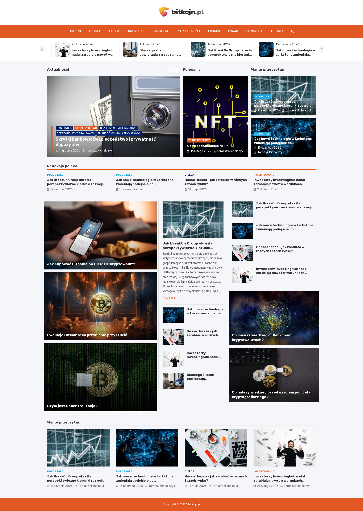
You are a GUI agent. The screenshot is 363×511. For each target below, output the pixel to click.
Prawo (233, 31)
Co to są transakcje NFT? (207, 146)
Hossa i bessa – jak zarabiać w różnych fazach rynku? (202, 335)
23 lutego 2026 (267, 189)
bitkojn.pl (194, 504)
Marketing (161, 31)
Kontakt (277, 31)
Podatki (214, 31)
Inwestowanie (264, 174)
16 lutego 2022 (201, 151)
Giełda (114, 31)
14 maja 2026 (197, 189)
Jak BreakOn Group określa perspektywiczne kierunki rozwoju (222, 54)
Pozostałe (254, 31)
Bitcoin (75, 31)
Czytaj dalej (170, 297)
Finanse (95, 31)
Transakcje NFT (199, 140)
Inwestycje (136, 31)
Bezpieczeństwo (67, 133)
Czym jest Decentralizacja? (72, 406)
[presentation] (42, 49)
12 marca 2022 (69, 150)
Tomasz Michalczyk (98, 150)
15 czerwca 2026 (269, 147)
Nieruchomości (189, 31)
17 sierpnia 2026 (269, 110)
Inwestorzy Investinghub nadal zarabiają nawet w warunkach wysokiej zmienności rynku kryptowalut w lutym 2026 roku (279, 186)
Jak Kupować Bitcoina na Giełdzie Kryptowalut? (91, 264)
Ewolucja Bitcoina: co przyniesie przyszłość (87, 335)
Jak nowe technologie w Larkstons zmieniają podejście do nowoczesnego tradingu (288, 56)
